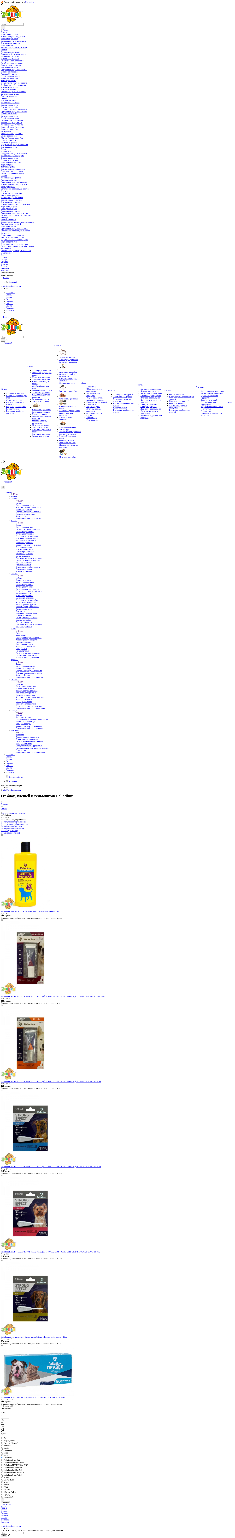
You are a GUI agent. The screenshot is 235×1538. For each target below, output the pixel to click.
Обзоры (4, 1511)
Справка (4, 1513)
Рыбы (18, 633)
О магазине (6, 1504)
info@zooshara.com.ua (12, 286)
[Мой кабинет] (2, 484)
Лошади (19, 715)
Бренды (4, 1506)
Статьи (4, 1509)
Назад (15, 494)
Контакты (5, 1522)
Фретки (19, 664)
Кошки (18, 525)
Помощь (4, 1515)
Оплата (4, 1518)
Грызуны (19, 684)
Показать (5, 1502)
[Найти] (3, 27)
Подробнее (29, 2)
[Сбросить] (2, 1499)
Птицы (19, 503)
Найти (4, 1536)
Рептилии (20, 735)
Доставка (5, 1520)
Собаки (19, 578)
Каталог (14, 496)
